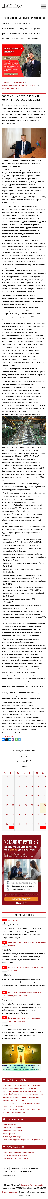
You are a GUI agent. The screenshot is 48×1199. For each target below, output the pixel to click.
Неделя (24, 766)
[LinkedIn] (9, 739)
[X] (6, 739)
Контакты (25, 1185)
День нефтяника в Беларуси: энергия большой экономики (27, 943)
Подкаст (5, 1171)
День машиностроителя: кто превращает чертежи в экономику (24, 1019)
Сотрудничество (25, 1171)
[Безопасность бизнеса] (21, 61)
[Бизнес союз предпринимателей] (21, 1057)
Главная (5, 1168)
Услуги (13, 1171)
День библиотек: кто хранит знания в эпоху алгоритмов (25, 969)
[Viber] (13, 739)
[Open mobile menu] (43, 6)
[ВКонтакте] (3, 739)
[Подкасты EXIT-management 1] (21, 870)
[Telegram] (19, 739)
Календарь (15, 1168)
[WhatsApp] (16, 739)
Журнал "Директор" (9, 1192)
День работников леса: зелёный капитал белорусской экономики (24, 994)
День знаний (13, 920)
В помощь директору (30, 1168)
